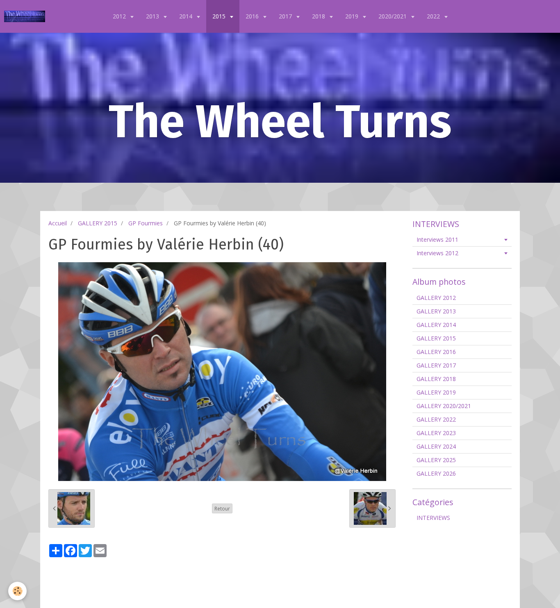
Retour (222, 508)
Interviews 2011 (437, 239)
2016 (253, 16)
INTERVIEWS (433, 518)
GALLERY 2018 (436, 379)
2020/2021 (393, 16)
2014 (186, 16)
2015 (219, 16)
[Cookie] (17, 591)
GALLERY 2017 (436, 365)
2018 (319, 16)
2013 (153, 16)
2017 (286, 16)
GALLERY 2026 (436, 473)
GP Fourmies (145, 223)
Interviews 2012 (437, 253)
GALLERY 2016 (436, 352)
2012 (120, 16)
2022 (434, 16)
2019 (352, 16)
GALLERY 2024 (436, 446)
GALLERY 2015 (97, 223)
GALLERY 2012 (436, 298)
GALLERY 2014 (436, 325)
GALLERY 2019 (436, 392)
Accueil (57, 223)
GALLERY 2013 (436, 311)
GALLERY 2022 (436, 419)
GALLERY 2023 (436, 433)
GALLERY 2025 (436, 460)
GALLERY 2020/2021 (444, 406)
